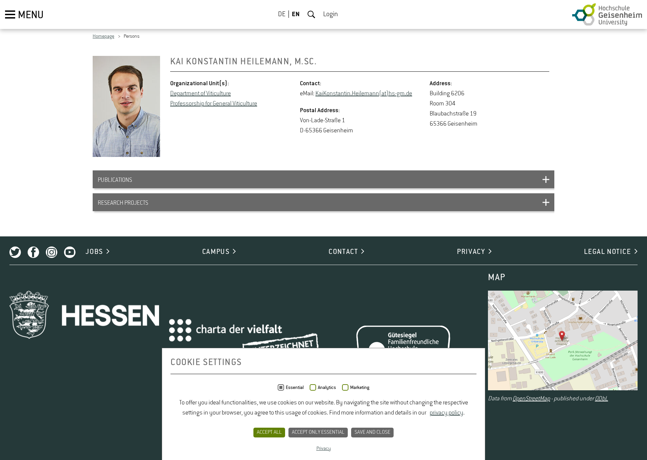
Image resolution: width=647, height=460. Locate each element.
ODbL (601, 398)
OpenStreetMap (531, 398)
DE (281, 14)
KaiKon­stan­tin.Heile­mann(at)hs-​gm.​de (363, 93)
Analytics (327, 387)
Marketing (359, 387)
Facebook (33, 252)
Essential (295, 387)
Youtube (69, 252)
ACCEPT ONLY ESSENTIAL (318, 432)
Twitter (15, 252)
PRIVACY (471, 252)
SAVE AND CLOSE (372, 432)
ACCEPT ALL (269, 432)
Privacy (323, 448)
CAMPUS (216, 252)
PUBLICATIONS (115, 180)
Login (330, 14)
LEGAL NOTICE (607, 252)
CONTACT (343, 252)
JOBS (94, 252)
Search (311, 14)
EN (296, 14)
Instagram (51, 252)
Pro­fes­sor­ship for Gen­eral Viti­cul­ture (213, 103)
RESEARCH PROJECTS (123, 203)
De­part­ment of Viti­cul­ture (200, 93)
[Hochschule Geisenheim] (607, 14)
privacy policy (446, 412)
